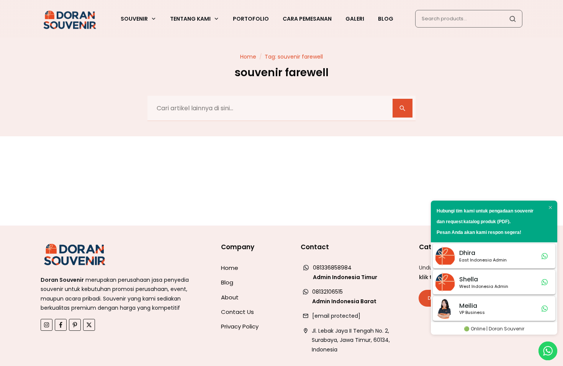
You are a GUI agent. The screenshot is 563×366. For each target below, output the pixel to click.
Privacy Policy (240, 326)
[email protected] (336, 316)
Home (229, 268)
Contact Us (237, 312)
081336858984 (332, 267)
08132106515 (327, 292)
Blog (227, 282)
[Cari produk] (512, 18)
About (230, 297)
